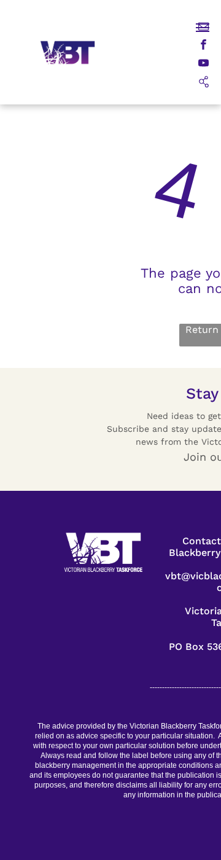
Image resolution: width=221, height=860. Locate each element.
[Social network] (203, 83)
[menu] (202, 27)
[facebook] (203, 46)
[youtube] (203, 64)
